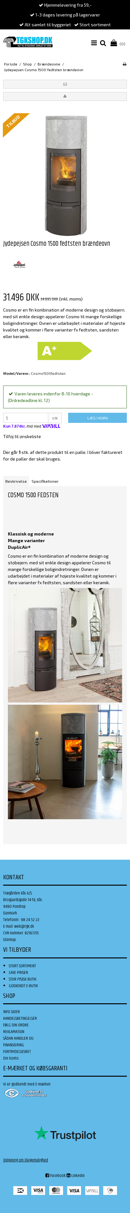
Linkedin (77, 1175)
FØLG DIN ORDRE (16, 1025)
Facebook (57, 1175)
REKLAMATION (13, 1031)
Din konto (11, 1058)
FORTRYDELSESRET (17, 1051)
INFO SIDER (11, 1011)
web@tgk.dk (24, 926)
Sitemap (9, 939)
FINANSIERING (13, 1045)
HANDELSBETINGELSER (20, 1018)
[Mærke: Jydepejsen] (19, 264)
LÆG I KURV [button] (97, 418)
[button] (65, 84)
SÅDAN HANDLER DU (18, 1038)
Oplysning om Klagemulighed (25, 1160)
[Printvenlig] (124, 64)
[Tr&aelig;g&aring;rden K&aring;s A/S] (28, 41)
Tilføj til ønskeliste (22, 436)
